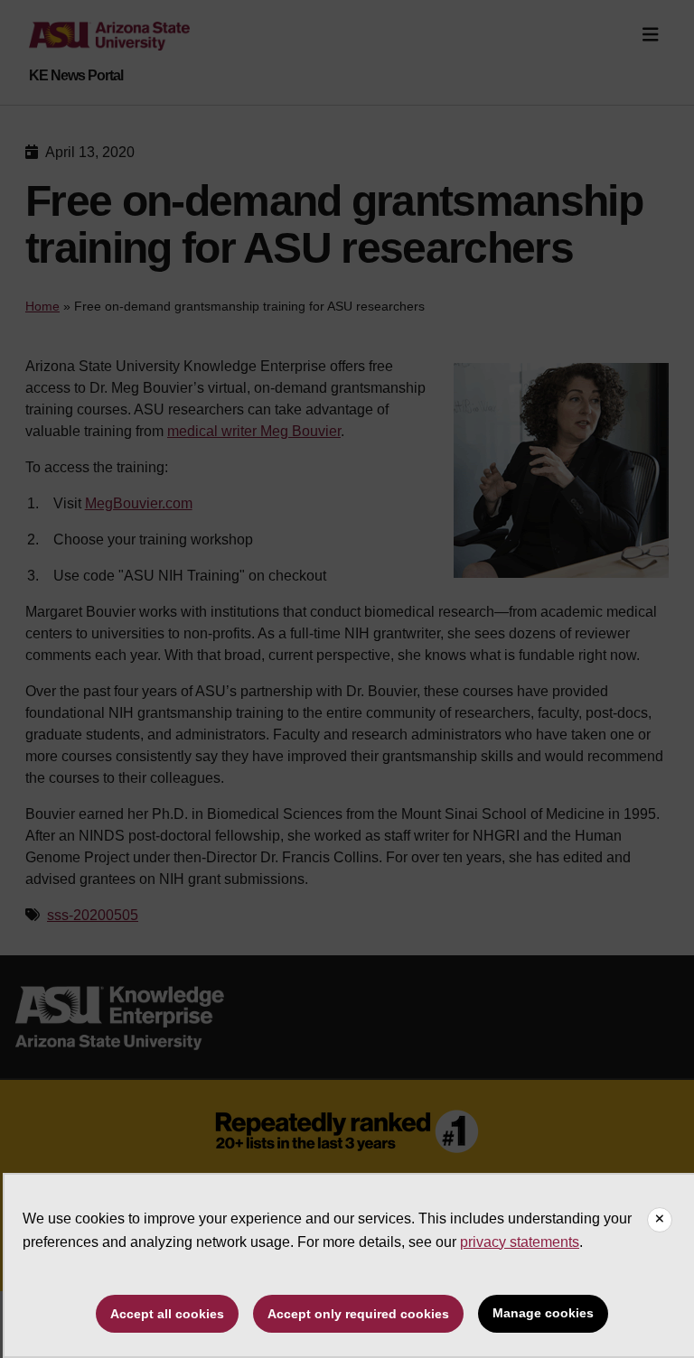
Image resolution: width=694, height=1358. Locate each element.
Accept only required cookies (358, 1314)
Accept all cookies (167, 1314)
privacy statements (519, 1242)
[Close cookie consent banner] (659, 1219)
